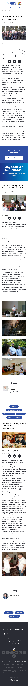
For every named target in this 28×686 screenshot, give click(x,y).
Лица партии (18, 627)
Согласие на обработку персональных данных (14, 672)
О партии (5, 627)
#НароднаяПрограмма (14, 410)
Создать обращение (14, 158)
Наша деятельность (12, 7)
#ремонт (21, 413)
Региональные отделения (7, 630)
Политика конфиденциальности (14, 668)
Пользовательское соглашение (14, 667)
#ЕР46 (14, 406)
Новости (21, 7)
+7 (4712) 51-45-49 (14, 641)
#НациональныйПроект (14, 417)
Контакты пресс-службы (7, 634)
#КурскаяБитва (14, 616)
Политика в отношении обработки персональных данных (14, 671)
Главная (4, 7)
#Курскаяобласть (8, 413)
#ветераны (19, 612)
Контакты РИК (19, 629)
